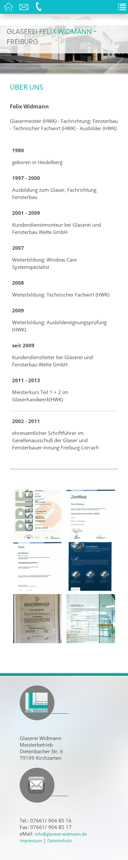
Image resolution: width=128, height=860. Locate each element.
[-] (37, 514)
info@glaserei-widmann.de (61, 834)
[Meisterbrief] (37, 618)
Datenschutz (59, 841)
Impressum (31, 841)
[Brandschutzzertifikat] (91, 618)
